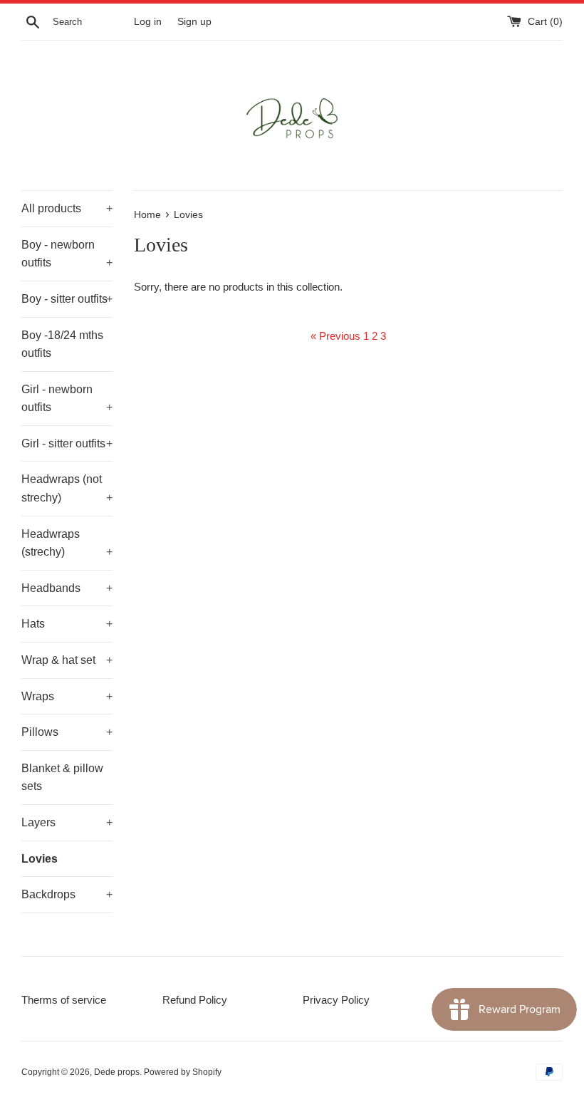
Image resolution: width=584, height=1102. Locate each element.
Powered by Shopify (182, 1072)
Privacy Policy (336, 1000)
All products (67, 208)
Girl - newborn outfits (67, 398)
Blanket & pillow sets (62, 777)
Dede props (117, 1072)
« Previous (335, 336)
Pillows (67, 732)
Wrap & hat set (67, 660)
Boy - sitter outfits (67, 299)
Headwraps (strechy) (67, 543)
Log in (148, 21)
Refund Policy (194, 1000)
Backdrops (67, 894)
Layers (67, 822)
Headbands (67, 588)
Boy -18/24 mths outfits (62, 344)
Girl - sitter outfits (67, 443)
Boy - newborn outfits (67, 254)
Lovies (39, 859)
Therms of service (63, 1000)
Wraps (67, 696)
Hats (67, 624)
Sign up (194, 21)
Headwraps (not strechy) (67, 488)
